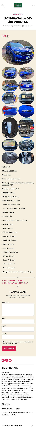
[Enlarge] (32, 42)
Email (4, 326)
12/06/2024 (16, 26)
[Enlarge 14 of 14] (32, 154)
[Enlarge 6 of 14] (32, 94)
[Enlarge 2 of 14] (32, 69)
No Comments (28, 26)
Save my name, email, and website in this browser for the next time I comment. (18, 342)
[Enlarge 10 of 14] (32, 119)
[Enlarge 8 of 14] (32, 107)
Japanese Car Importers (15, 425)
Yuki (8, 26)
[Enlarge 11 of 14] (15, 141)
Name (4, 318)
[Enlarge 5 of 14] (15, 94)
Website (4, 334)
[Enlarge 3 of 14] (15, 82)
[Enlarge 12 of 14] (32, 141)
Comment (5, 302)
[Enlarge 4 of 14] (32, 82)
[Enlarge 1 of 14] (15, 69)
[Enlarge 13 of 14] (15, 154)
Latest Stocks (18, 14)
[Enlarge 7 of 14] (15, 107)
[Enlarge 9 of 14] (15, 119)
